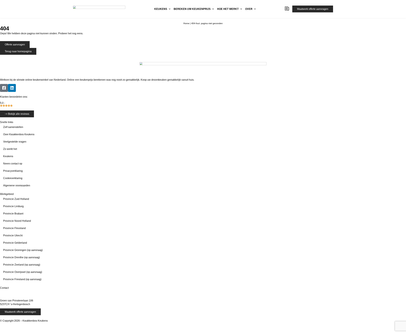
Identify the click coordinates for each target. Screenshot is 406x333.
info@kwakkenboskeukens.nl (16, 294)
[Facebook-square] (4, 88)
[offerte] (287, 8)
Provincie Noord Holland (17, 221)
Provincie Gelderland (15, 242)
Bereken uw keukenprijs (192, 9)
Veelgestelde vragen (14, 141)
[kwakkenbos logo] (99, 9)
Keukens (160, 9)
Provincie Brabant (13, 213)
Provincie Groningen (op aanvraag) (23, 250)
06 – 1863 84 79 (9, 291)
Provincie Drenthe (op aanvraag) (21, 257)
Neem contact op (12, 163)
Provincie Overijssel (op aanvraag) (22, 272)
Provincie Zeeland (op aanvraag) (21, 264)
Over (248, 9)
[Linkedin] (12, 88)
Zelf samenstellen (13, 127)
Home (186, 23)
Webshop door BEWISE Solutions (19, 324)
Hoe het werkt (228, 9)
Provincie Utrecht (13, 235)
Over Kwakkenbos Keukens (18, 134)
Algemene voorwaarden (16, 185)
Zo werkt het (10, 149)
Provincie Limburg (13, 206)
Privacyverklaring (13, 171)
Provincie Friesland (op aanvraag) (22, 279)
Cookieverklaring (12, 178)
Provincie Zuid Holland (16, 199)
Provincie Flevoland (14, 228)
